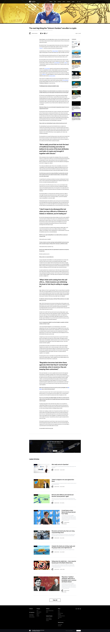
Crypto (64, 1)
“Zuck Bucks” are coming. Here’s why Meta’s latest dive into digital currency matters (76, 118)
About (37, 610)
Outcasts (59, 1)
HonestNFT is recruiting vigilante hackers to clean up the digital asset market (76, 77)
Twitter (51, 428)
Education (47, 620)
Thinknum (31, 608)
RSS (58, 618)
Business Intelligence (49, 619)
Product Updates (31, 615)
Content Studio (60, 624)
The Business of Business (32, 2)
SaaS (55, 1)
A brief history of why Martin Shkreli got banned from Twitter (69, 512)
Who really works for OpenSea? (60, 464)
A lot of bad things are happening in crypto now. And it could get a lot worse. (63, 549)
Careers (38, 614)
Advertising (59, 625)
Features (68, 1)
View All (55, 600)
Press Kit (38, 615)
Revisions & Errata (60, 613)
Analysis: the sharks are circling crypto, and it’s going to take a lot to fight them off (76, 56)
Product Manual (31, 614)
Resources (38, 613)
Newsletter (59, 614)
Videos (73, 1)
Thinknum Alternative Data (49, 610)
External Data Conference (61, 615)
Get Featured (60, 617)
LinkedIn (78, 608)
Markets (51, 1)
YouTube (76, 608)
